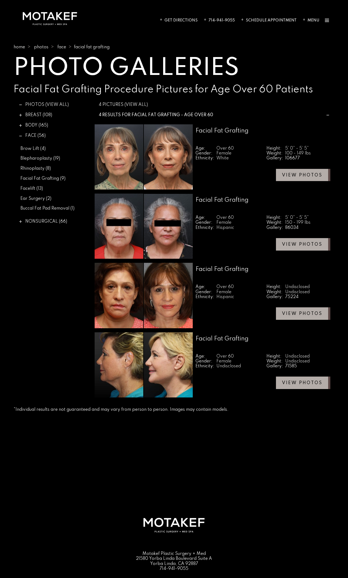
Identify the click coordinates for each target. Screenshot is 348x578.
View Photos (302, 175)
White (222, 158)
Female (223, 153)
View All (56, 105)
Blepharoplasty (40, 158)
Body (36, 125)
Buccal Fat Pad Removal (47, 208)
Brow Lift (33, 149)
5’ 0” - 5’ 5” (297, 148)
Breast (38, 115)
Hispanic (225, 228)
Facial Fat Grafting (43, 178)
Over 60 (225, 148)
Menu (313, 20)
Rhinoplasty (35, 168)
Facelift (31, 189)
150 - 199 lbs (297, 222)
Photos (41, 47)
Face (61, 47)
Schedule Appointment (271, 20)
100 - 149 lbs (298, 153)
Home (19, 47)
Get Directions (181, 20)
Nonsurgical (46, 221)
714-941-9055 (222, 20)
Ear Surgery (35, 199)
